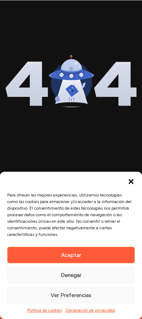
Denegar (71, 275)
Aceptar (71, 255)
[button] (131, 180)
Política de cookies (44, 310)
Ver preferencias (71, 295)
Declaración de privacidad (90, 310)
